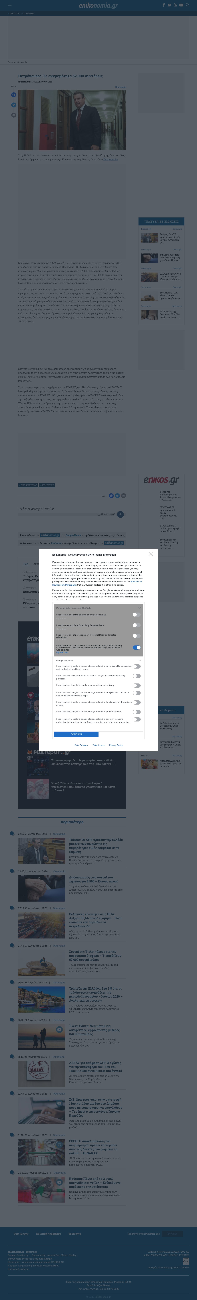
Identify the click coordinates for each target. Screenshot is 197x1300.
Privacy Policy (116, 745)
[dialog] (98, 650)
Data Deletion (81, 745)
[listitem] (98, 607)
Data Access (98, 745)
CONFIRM (76, 734)
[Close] (152, 555)
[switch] (137, 615)
